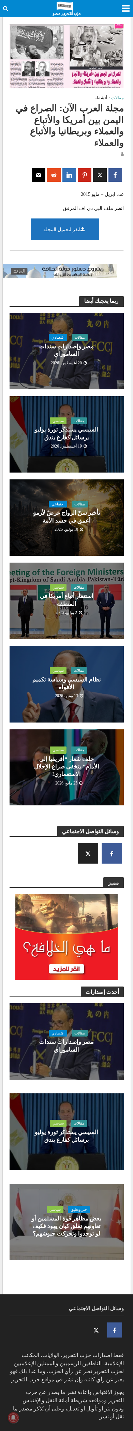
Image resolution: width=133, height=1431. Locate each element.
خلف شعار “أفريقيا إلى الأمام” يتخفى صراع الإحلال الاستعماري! (66, 767)
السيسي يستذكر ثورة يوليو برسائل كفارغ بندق (66, 433)
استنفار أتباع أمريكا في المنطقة (66, 600)
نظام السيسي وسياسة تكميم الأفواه (66, 683)
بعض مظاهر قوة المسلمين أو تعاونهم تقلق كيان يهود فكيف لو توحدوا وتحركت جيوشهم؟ (66, 1226)
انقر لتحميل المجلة (61, 229)
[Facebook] (112, 853)
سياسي (58, 421)
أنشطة (100, 98)
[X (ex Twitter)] (88, 853)
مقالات (117, 98)
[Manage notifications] (13, 1417)
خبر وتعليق (79, 1209)
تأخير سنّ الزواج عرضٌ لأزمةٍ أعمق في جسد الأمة (66, 517)
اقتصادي (57, 337)
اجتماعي (57, 504)
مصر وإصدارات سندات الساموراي (66, 350)
